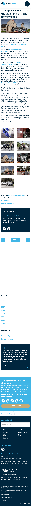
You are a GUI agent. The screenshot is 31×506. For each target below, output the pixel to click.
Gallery (5, 435)
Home (5, 429)
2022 (3, 313)
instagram (8, 228)
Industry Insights (7, 339)
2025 (3, 304)
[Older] (3, 240)
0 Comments (5, 200)
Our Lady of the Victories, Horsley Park (13, 45)
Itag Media (27, 503)
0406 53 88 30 (5, 457)
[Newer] (28, 240)
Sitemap (3, 500)
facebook (4, 228)
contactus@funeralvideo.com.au (11, 458)
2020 (3, 320)
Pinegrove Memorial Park (9, 83)
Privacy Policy (5, 494)
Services (5, 432)
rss (3, 449)
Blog (19, 435)
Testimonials (22, 432)
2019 (3, 323)
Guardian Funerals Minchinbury (11, 50)
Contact (5, 438)
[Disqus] (15, 269)
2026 (3, 300)
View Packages (15, 406)
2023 (3, 310)
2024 (3, 307)
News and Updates (7, 203)
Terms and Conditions (7, 497)
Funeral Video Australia (9, 3)
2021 (3, 317)
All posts (4, 295)
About (20, 429)
